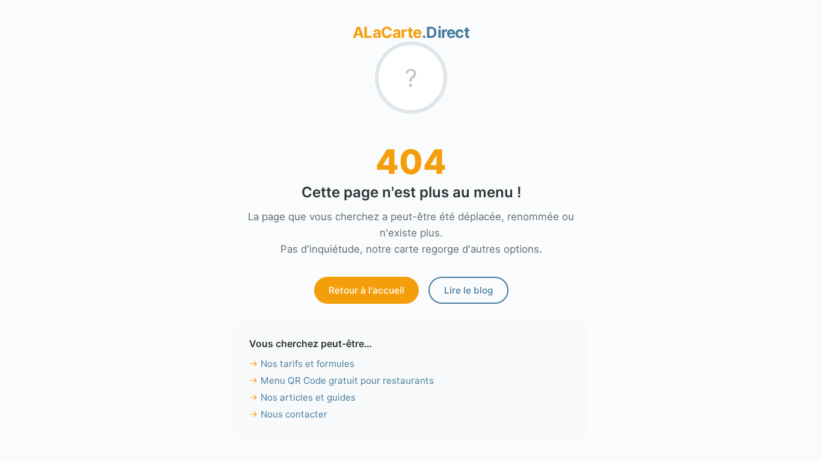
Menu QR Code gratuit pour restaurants (347, 380)
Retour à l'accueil (366, 290)
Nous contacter (294, 414)
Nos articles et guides (308, 397)
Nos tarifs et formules (307, 363)
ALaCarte (411, 32)
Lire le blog (468, 290)
